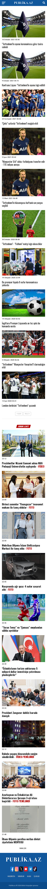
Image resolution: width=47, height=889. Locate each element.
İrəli (27, 414)
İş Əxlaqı (36, 876)
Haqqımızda (11, 876)
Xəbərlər (21, 876)
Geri (19, 414)
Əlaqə (29, 876)
